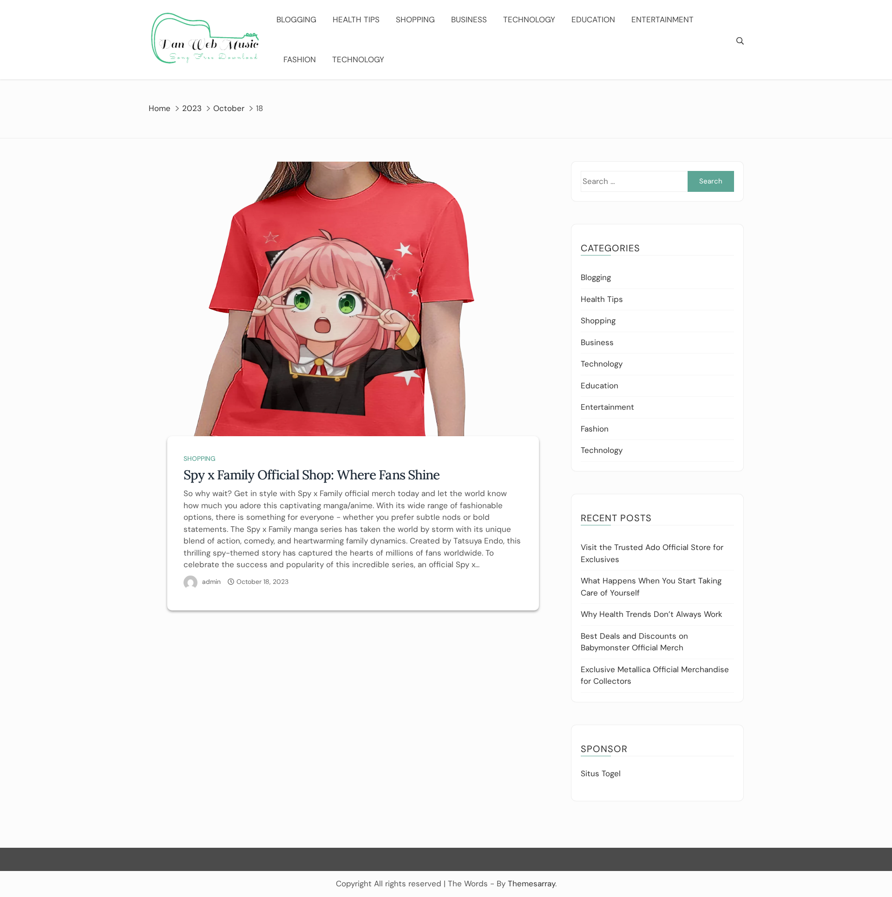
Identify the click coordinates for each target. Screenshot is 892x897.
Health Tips (356, 19)
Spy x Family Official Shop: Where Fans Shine (312, 474)
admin (211, 581)
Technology (529, 19)
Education (593, 19)
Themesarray (531, 883)
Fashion (299, 59)
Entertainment (662, 19)
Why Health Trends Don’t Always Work (651, 614)
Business (469, 19)
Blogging (296, 19)
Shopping (415, 19)
